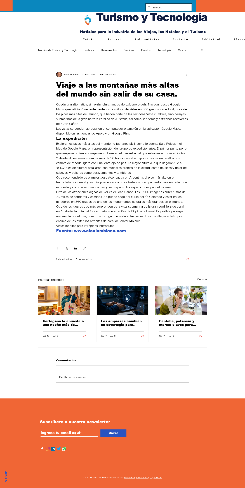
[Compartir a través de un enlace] (84, 248)
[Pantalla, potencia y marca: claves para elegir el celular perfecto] (181, 300)
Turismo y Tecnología (151, 17)
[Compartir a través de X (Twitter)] (66, 248)
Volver (6, 476)
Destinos (129, 50)
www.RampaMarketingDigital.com (143, 477)
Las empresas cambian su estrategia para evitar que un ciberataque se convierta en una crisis (121, 322)
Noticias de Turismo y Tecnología (57, 50)
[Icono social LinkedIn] (53, 449)
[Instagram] (48, 449)
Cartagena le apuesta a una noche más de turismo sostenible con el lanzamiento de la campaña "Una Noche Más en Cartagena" (63, 322)
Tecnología (164, 50)
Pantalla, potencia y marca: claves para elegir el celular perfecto (176, 322)
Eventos (145, 50)
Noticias (89, 50)
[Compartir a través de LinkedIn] (75, 248)
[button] (202, 50)
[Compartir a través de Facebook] (58, 248)
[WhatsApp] (64, 449)
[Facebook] (42, 449)
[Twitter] (59, 449)
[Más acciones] (187, 74)
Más (180, 50)
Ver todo (202, 279)
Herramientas (109, 50)
